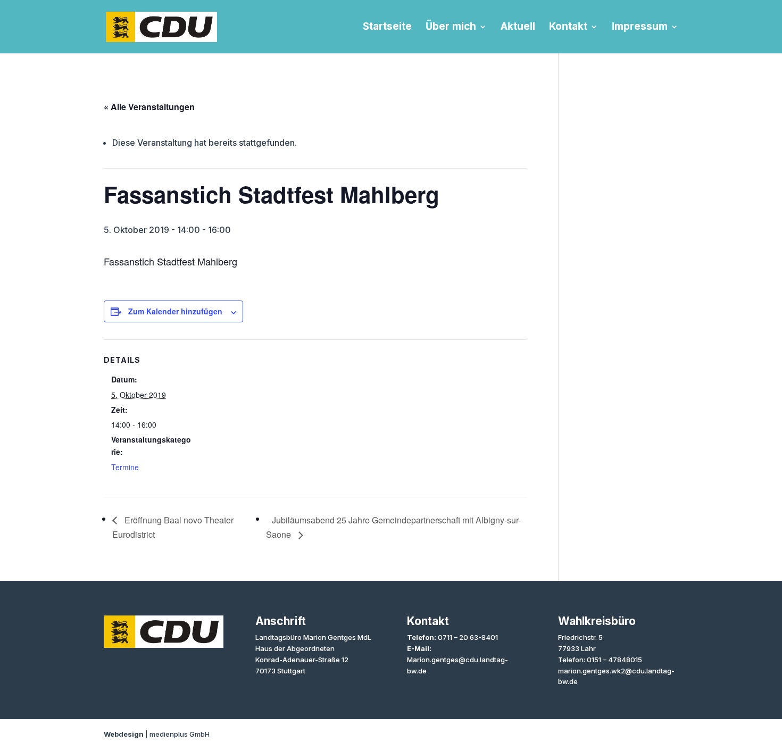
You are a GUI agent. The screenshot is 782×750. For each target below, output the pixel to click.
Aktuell (518, 27)
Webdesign (124, 734)
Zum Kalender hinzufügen (175, 311)
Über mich (451, 27)
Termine (125, 467)
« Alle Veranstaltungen (149, 107)
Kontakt (568, 27)
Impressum (640, 27)
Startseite (387, 27)
